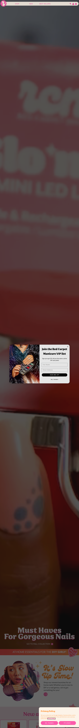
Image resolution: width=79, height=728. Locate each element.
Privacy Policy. (51, 718)
